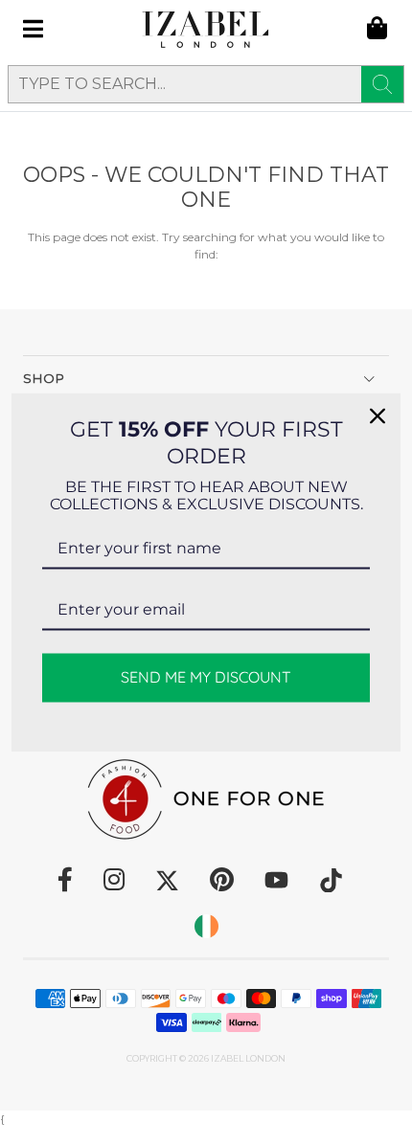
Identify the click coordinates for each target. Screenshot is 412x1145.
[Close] (378, 415)
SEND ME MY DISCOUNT (206, 676)
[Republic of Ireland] (206, 926)
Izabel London (248, 1058)
